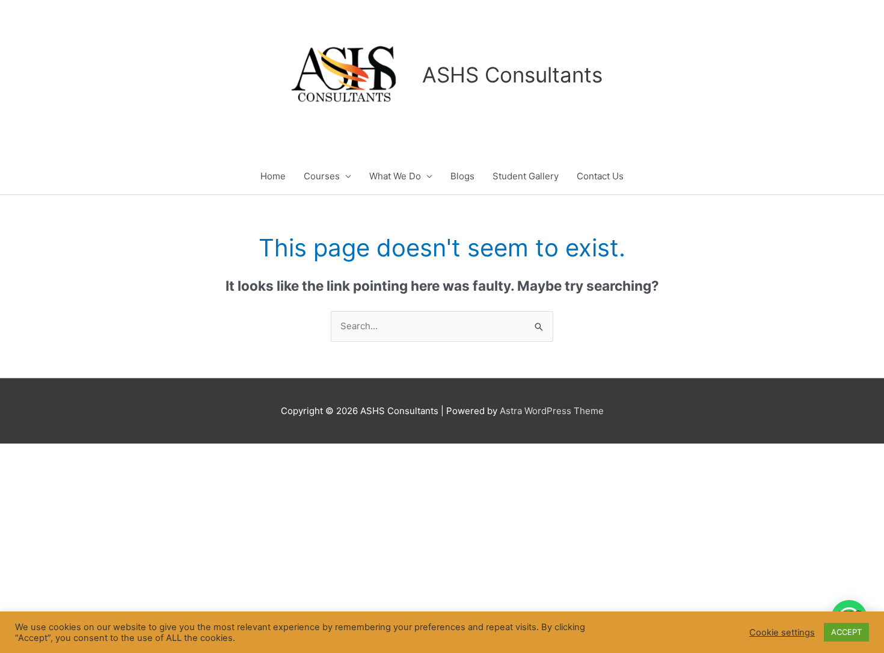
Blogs (462, 176)
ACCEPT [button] (846, 632)
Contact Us (600, 176)
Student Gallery (526, 176)
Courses (322, 176)
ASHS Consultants (512, 74)
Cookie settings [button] (782, 632)
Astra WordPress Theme (552, 410)
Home (273, 176)
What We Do (395, 176)
